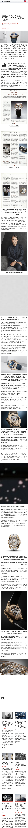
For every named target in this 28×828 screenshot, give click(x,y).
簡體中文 (16, 23)
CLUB (22, 2)
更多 (2, 698)
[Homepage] (7, 1)
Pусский (12, 23)
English (4, 23)
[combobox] (14, 701)
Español (8, 23)
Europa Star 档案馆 (14, 125)
